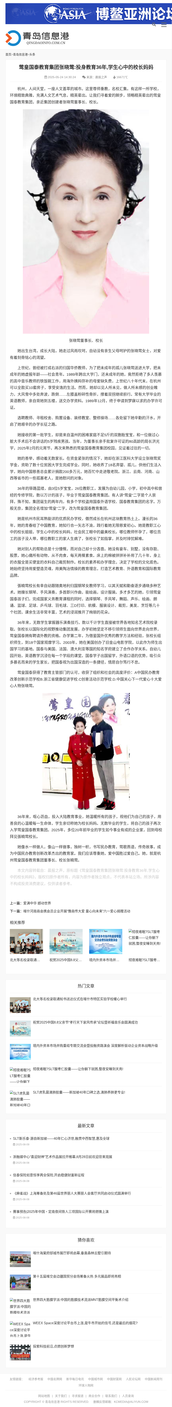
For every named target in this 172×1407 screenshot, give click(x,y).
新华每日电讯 (75, 1379)
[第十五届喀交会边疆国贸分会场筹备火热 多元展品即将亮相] (20, 1282)
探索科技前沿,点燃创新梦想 (53, 1346)
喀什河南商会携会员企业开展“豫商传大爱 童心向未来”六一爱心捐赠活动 (76, 911)
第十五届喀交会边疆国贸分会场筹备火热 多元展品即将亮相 (77, 1276)
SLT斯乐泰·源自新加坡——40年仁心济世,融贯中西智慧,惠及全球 (61, 1138)
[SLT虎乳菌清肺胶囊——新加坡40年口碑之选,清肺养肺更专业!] (20, 1098)
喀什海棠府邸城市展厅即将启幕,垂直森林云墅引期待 (72, 1253)
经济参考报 (36, 1379)
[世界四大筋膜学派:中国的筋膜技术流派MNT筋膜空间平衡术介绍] (20, 1306)
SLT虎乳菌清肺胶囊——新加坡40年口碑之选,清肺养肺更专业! (79, 1092)
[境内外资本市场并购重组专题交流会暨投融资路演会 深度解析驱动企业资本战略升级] (105, 941)
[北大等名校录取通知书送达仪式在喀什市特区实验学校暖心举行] (26, 941)
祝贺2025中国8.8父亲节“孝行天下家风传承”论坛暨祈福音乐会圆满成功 (85, 1022)
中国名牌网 (54, 1379)
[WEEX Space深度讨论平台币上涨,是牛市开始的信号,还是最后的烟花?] (20, 1329)
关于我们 (61, 1396)
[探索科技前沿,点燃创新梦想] (20, 1352)
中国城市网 (95, 1379)
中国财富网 (114, 1379)
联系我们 (111, 1396)
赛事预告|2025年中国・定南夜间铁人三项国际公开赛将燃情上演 (61, 1211)
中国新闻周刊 (153, 1379)
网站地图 (44, 1396)
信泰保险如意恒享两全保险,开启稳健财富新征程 (48, 1175)
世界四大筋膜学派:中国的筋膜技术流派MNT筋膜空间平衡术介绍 (80, 1300)
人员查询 (128, 1396)
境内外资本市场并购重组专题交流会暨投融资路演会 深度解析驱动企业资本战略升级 (95, 1045)
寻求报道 (77, 1396)
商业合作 (94, 1396)
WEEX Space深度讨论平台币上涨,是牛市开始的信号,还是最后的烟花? (85, 1323)
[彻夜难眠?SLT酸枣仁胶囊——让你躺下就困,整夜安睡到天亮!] (145, 941)
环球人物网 (86, 1385)
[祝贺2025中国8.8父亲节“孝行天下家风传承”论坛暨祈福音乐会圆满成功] (66, 941)
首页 (8, 54)
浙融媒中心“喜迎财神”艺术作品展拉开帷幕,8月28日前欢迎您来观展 (62, 1157)
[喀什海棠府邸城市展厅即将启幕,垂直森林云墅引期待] (20, 1259)
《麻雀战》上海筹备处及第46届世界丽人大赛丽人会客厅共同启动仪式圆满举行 (72, 1193)
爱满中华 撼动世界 (37, 903)
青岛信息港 (39, 38)
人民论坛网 (133, 1379)
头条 (32, 54)
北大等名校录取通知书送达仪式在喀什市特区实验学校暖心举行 (80, 999)
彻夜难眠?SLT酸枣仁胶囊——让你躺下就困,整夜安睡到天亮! (78, 1069)
